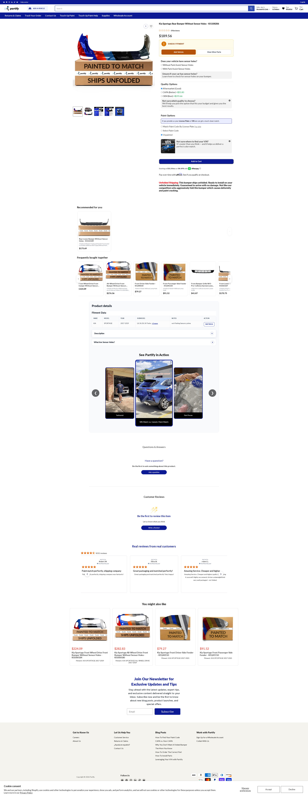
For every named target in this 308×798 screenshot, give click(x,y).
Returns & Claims (13, 15)
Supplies (106, 15)
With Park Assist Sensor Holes (176, 69)
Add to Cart (196, 161)
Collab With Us (202, 741)
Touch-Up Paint (67, 15)
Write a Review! (154, 528)
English (302, 2)
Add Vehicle (178, 52)
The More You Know (163, 748)
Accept (268, 789)
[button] (87, 574)
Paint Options (168, 115)
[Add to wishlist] (151, 26)
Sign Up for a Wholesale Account (209, 737)
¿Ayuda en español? (122, 745)
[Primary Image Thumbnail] (78, 111)
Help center (24, 2)
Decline (292, 789)
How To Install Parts (163, 755)
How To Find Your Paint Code (167, 737)
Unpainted (167, 135)
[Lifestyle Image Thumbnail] (88, 111)
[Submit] (251, 8)
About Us (77, 741)
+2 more (155, 323)
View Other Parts (214, 52)
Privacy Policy (26, 793)
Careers (76, 737)
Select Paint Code (170, 130)
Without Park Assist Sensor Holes (178, 65)
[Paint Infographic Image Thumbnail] (109, 111)
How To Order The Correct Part (168, 752)
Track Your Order (33, 15)
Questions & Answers (154, 446)
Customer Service (121, 737)
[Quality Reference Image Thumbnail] (98, 111)
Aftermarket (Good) (171, 88)
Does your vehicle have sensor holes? (179, 61)
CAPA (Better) (173, 92)
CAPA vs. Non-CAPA (164, 741)
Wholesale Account (123, 15)
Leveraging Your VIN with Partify (169, 759)
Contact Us (50, 15)
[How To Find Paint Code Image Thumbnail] (119, 111)
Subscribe (167, 711)
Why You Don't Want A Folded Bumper (171, 745)
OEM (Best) (172, 96)
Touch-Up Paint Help (88, 15)
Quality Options (169, 84)
